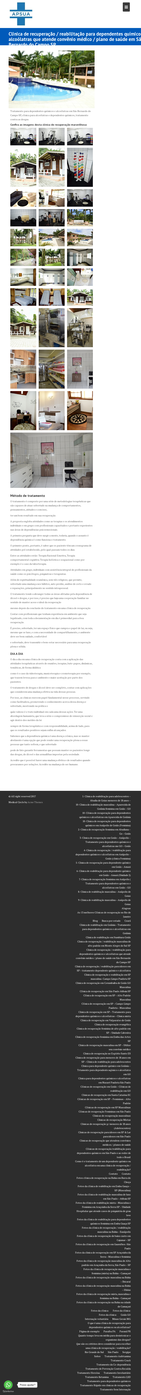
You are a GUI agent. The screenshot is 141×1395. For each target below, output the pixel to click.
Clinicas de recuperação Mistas (114, 1119)
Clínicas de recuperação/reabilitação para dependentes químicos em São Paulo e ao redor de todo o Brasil (104, 1153)
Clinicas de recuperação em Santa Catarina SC (106, 1095)
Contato (113, 1173)
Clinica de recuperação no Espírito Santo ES (107, 1053)
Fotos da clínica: (100, 1310)
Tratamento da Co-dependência (113, 1364)
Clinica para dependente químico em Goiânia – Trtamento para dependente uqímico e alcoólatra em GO (104, 1070)
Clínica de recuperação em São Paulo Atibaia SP (105, 991)
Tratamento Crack (121, 1360)
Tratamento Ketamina (97, 1377)
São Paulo (113, 1352)
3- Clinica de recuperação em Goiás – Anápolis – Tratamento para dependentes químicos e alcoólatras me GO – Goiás (105, 842)
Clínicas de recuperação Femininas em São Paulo (105, 1111)
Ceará (127, 920)
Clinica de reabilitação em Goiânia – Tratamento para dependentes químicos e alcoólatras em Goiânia (105, 929)
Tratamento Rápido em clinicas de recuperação (105, 1385)
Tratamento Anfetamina (118, 1356)
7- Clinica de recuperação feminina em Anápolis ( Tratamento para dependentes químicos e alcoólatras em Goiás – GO (105, 883)
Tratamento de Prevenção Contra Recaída (108, 1368)
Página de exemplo (89, 1331)
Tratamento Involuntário (117, 1372)
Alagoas (126, 908)
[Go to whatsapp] (8, 1384)
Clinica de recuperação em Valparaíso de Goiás (105, 1020)
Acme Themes (35, 802)
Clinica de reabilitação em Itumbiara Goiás (108, 937)
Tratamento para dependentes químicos (109, 1381)
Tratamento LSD (122, 1377)
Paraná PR (125, 1331)
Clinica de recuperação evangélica (113, 1024)
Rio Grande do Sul (94, 1352)
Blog (95, 920)
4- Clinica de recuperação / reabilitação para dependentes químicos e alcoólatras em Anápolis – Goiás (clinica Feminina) (103, 854)
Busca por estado (111, 920)
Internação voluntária (96, 1319)
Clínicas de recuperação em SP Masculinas (108, 1107)
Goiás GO (126, 1314)
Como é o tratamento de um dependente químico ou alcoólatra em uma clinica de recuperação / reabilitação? (103, 1165)
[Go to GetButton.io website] (8, 1391)
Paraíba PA (110, 1331)
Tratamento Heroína (88, 1372)
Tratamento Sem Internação (115, 1389)
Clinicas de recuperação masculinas (112, 1115)
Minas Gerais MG (121, 1319)
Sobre (97, 1356)
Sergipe (126, 1352)
